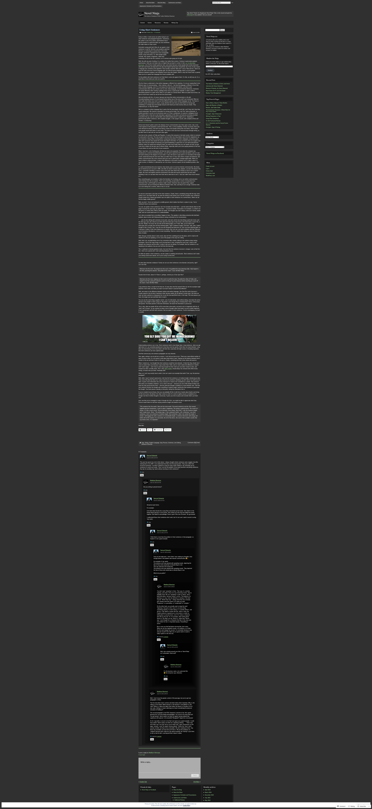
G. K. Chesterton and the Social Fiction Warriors (217, 124)
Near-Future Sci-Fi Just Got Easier (215, 90)
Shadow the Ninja (212, 58)
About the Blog (161, 2)
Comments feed (194, 442)
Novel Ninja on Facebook (215, 153)
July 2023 (207, 797)
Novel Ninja (151, 13)
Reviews (166, 22)
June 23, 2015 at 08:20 (169, 586)
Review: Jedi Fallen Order (213, 107)
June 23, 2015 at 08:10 (162, 693)
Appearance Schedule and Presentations (150, 6)
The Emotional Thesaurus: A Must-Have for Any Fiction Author (218, 110)
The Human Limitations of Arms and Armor (218, 83)
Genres (150, 22)
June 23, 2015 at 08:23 (172, 647)
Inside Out (143, 782)
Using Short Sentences (212, 118)
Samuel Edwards (152, 455)
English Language (154, 442)
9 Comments (157, 32)
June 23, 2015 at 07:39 (152, 457)
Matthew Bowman (155, 480)
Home (141, 2)
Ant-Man (196, 782)
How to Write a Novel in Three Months (216, 103)
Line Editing (177, 442)
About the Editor (150, 2)
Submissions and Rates (174, 2)
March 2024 (208, 792)
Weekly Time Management (213, 93)
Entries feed (209, 171)
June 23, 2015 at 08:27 (175, 666)
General (142, 22)
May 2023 (207, 800)
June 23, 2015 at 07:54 (162, 532)
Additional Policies (179, 800)
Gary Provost (163, 442)
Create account (210, 166)
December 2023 (209, 795)
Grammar (170, 442)
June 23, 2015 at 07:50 (155, 482)
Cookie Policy (186, 805)
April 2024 (208, 789)
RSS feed (190, 15)
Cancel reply (142, 755)
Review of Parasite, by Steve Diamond (217, 88)
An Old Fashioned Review (213, 121)
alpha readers (168, 368)
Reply (141, 475)
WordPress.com (210, 175)
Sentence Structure (146, 444)
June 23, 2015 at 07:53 (159, 500)
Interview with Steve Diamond (214, 86)
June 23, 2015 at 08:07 (165, 552)
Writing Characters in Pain (213, 116)
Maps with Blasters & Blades (214, 105)
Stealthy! (210, 70)
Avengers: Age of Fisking (213, 127)
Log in (207, 168)
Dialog (146, 442)
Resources (158, 22)
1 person (166, 636)
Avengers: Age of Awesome (213, 114)
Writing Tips (174, 22)
